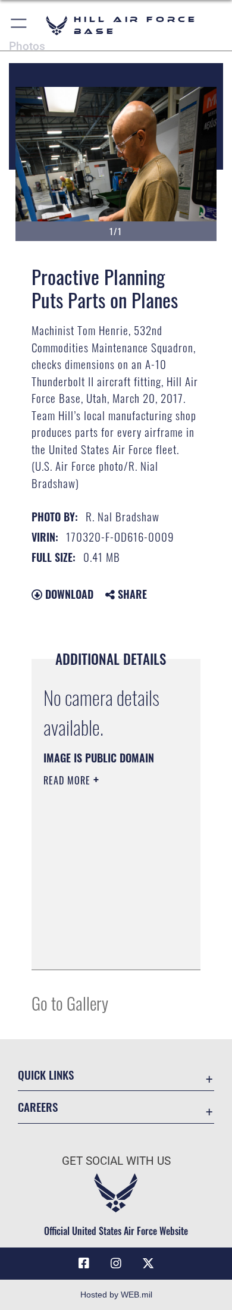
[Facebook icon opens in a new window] (84, 1264)
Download (67, 594)
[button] (19, 25)
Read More (68, 780)
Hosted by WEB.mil (116, 1294)
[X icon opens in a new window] (148, 1264)
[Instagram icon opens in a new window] (116, 1264)
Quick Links (46, 1074)
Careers (38, 1106)
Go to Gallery (70, 1002)
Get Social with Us (116, 1161)
